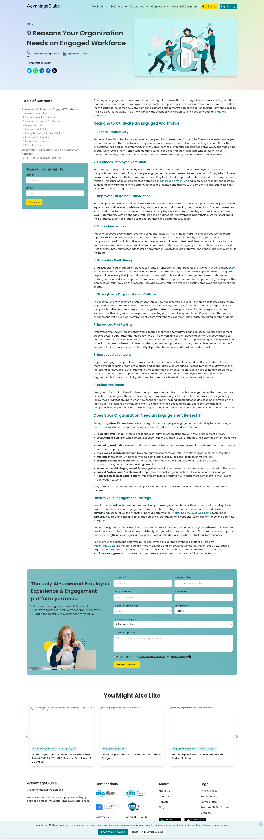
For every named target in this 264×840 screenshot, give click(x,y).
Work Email (181, 591)
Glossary (206, 813)
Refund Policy (209, 796)
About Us (164, 791)
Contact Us (166, 796)
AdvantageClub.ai (105, 545)
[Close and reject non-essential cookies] (260, 824)
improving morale (153, 527)
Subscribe (34, 202)
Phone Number (183, 577)
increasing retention (174, 181)
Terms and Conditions (152, 656)
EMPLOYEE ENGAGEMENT (39, 63)
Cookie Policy (203, 825)
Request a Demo (126, 664)
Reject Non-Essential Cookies (147, 832)
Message (125, 632)
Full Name (120, 577)
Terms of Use (209, 802)
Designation (181, 605)
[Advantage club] (44, 6)
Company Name (124, 591)
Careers (163, 802)
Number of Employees (126, 605)
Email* (29, 187)
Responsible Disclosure (215, 807)
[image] (237, 736)
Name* (30, 174)
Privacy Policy (179, 656)
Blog (30, 24)
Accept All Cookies (113, 832)
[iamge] (27, 736)
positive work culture (192, 309)
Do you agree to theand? (152, 656)
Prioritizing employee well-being (191, 513)
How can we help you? (126, 619)
